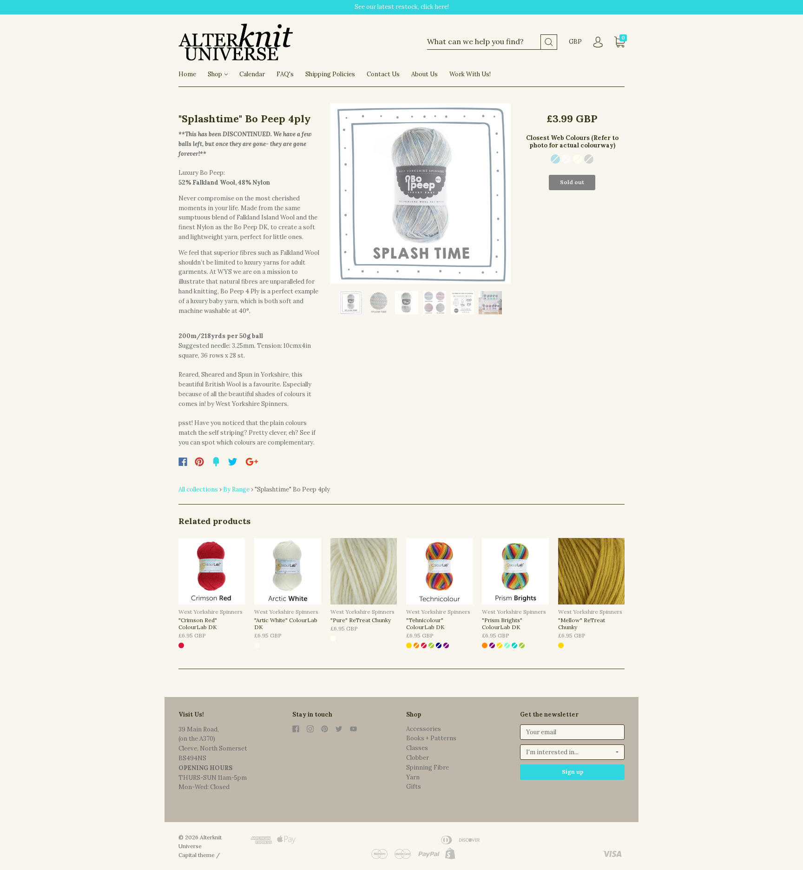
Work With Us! (470, 74)
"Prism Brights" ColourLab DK (502, 624)
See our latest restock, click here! (402, 7)
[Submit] (548, 42)
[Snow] (566, 159)
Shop (216, 74)
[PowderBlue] (555, 159)
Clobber (417, 758)
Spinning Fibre (427, 767)
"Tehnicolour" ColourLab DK (425, 624)
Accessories (423, 729)
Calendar (252, 74)
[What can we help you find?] (492, 42)
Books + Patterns (431, 738)
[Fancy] (216, 461)
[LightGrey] (588, 159)
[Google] (252, 461)
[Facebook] (183, 461)
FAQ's (285, 74)
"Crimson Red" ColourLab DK (197, 624)
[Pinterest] (199, 461)
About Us (424, 74)
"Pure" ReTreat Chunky (360, 620)
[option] (420, 193)
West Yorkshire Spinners (210, 611)
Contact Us (383, 74)
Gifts (413, 786)
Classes (417, 748)
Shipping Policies (330, 74)
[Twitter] (232, 461)
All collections (198, 489)
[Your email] (572, 732)
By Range (236, 489)
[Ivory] (577, 159)
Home (187, 74)
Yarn (413, 777)
